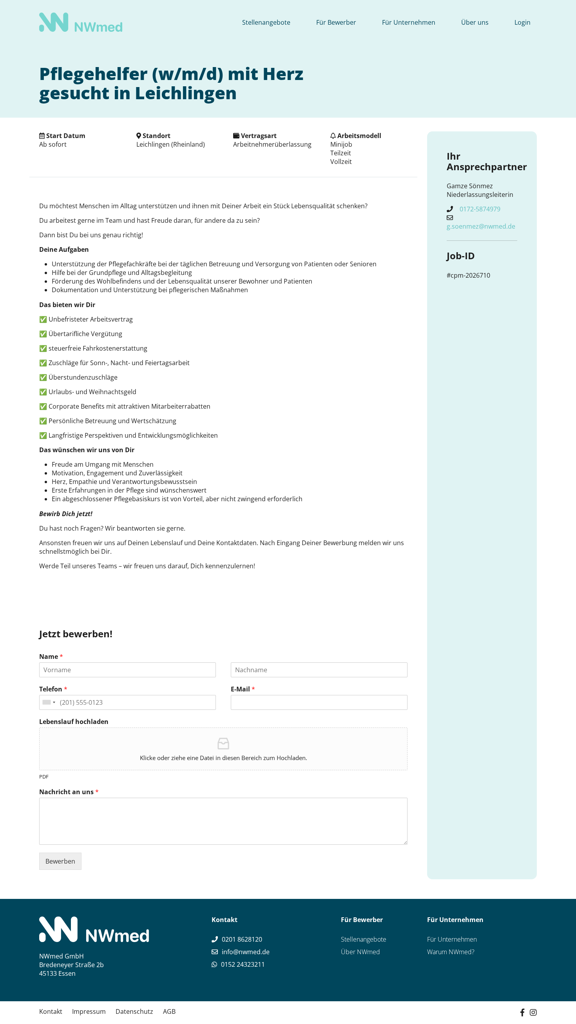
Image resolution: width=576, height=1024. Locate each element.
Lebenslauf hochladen (74, 722)
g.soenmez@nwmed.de (481, 226)
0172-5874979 (480, 209)
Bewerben (60, 861)
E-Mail (243, 689)
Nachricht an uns (69, 792)
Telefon (53, 689)
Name (51, 657)
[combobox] (49, 702)
